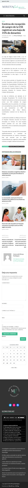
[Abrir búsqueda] (24, 16)
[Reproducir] (5, 417)
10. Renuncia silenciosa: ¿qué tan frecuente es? (12, 440)
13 (3, 357)
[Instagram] (14, 405)
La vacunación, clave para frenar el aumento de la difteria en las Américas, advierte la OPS (13, 199)
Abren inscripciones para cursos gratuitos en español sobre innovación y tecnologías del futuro (14, 474)
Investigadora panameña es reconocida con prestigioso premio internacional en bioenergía (13, 450)
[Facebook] (17, 405)
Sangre (22, 146)
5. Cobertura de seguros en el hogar (11, 432)
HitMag (17, 486)
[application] (14, 417)
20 (3, 360)
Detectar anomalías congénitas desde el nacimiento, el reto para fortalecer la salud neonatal (13, 173)
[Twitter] (10, 405)
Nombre (5, 303)
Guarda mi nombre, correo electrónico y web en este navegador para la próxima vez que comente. (14, 328)
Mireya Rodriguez (18, 35)
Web (3, 317)
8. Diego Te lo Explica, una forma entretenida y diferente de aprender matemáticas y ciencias (12, 437)
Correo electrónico (9, 310)
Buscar (4, 336)
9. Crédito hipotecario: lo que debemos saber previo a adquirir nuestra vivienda (12, 439)
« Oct (12, 367)
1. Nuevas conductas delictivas (10, 425)
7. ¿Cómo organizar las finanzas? (11, 435)
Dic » (15, 367)
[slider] (22, 417)
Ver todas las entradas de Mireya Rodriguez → (18, 260)
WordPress (11, 486)
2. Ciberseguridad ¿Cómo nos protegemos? (12, 427)
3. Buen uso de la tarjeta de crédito (11, 428)
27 (3, 363)
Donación (11, 146)
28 (7, 363)
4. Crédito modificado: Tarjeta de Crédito (12, 430)
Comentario (6, 282)
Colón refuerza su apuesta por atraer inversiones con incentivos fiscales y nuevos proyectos (13, 463)
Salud (3, 21)
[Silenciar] (19, 417)
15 (10, 357)
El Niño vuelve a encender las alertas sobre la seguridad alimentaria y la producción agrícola (14, 457)
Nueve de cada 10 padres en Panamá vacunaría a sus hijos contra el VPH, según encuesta (12, 225)
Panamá (17, 146)
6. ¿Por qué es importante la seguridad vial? (12, 434)
